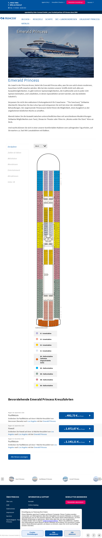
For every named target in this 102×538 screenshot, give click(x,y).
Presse (30, 509)
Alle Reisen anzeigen (19, 457)
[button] (88, 535)
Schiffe (49, 19)
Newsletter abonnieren (75, 502)
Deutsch (90, 2)
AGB (7, 505)
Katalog (25, 23)
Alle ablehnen (72, 533)
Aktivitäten (12, 158)
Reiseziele (38, 19)
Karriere (9, 516)
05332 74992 (14, 3)
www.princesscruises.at (8, 18)
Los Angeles (32, 421)
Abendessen (13, 164)
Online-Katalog (33, 505)
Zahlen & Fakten (14, 152)
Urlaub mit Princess (89, 19)
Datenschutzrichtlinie (50, 521)
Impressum (10, 512)
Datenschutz (10, 509)
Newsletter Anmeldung (75, 2)
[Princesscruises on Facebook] (94, 535)
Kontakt (31, 501)
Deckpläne (12, 147)
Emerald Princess (49, 421)
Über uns (9, 501)
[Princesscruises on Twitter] (99, 535)
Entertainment (14, 170)
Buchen (25, 19)
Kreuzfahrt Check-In (57, 2)
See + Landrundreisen (66, 19)
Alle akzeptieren (53, 533)
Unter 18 (11, 182)
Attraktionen (13, 176)
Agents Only (45, 2)
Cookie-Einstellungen (32, 533)
